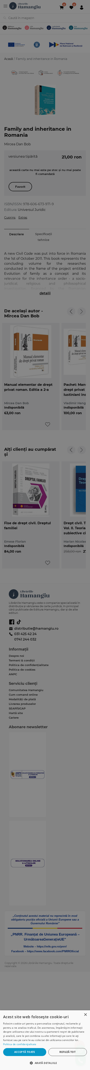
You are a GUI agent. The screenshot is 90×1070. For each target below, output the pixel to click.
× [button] (85, 1014)
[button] (45, 1062)
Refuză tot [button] (67, 1052)
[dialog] (45, 1040)
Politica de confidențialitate (19, 1044)
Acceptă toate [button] (24, 1052)
